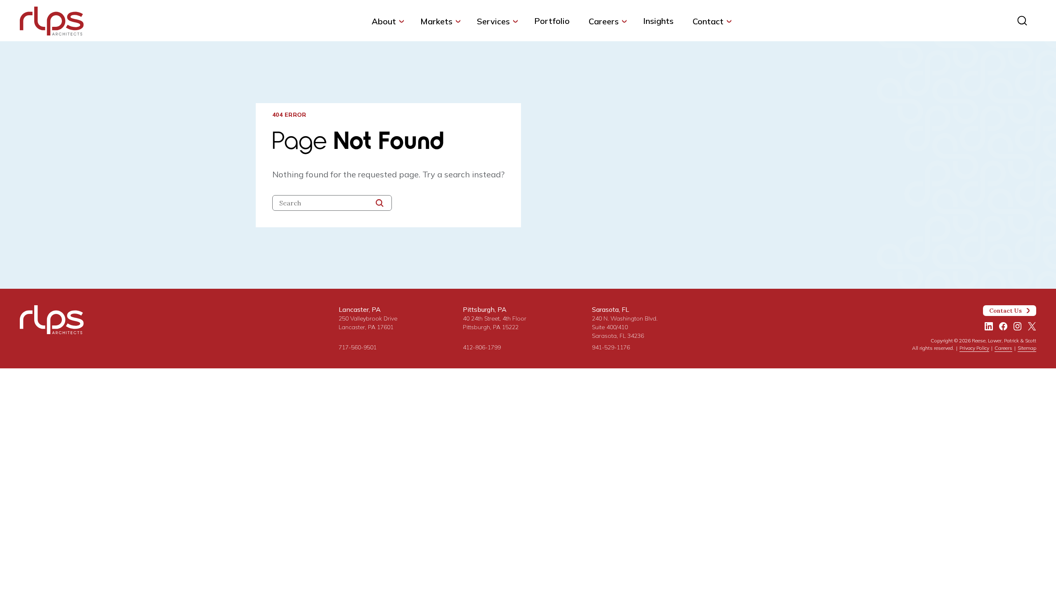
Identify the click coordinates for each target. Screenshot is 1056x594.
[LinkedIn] (989, 326)
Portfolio (552, 21)
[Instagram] (1018, 326)
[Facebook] (1003, 326)
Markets (436, 21)
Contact (708, 21)
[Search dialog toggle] (1022, 20)
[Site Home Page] (52, 23)
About (384, 21)
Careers (604, 21)
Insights (658, 21)
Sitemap (1027, 348)
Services (493, 21)
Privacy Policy (974, 348)
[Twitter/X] (1032, 326)
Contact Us (1005, 310)
